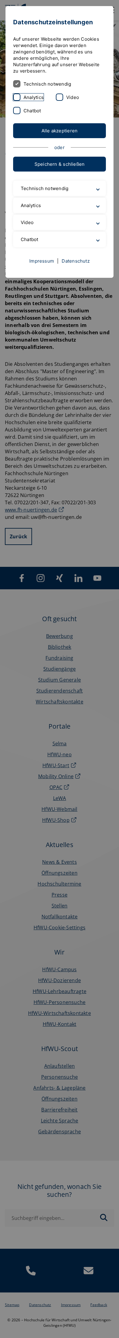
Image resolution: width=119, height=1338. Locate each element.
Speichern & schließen (59, 164)
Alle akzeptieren (59, 131)
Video (72, 97)
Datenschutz (75, 261)
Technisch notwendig (47, 84)
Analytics (33, 97)
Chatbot (32, 111)
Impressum (41, 261)
